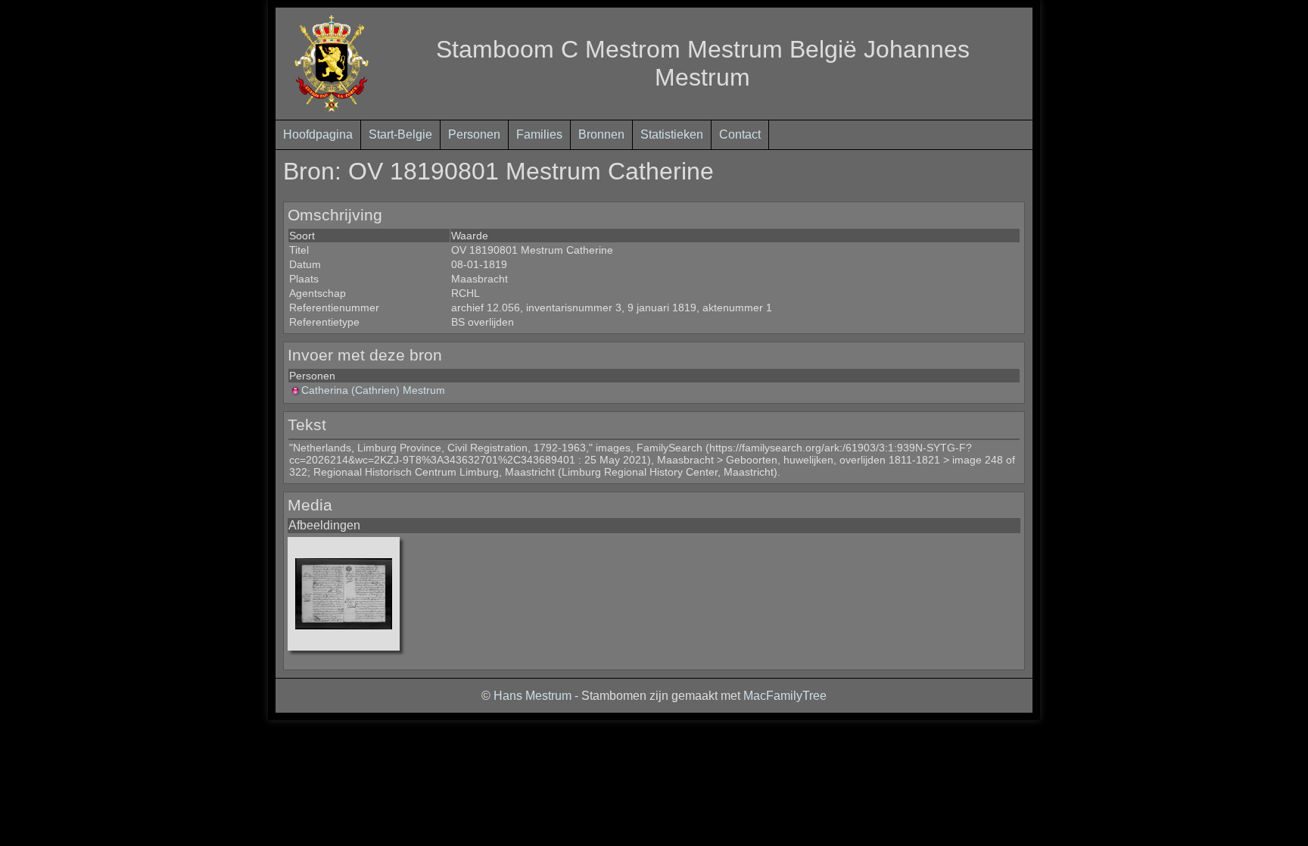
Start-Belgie (400, 134)
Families (539, 134)
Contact (740, 134)
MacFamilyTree (785, 695)
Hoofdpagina (318, 134)
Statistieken (671, 134)
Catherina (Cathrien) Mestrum (373, 390)
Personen (474, 134)
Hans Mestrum (532, 695)
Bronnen (601, 134)
